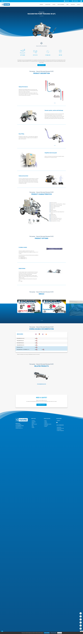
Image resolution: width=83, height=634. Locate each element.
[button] (81, 1)
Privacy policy (59, 429)
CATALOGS (67, 1)
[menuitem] (6, 1)
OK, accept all (47, 632)
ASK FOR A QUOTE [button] (41, 404)
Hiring (33, 426)
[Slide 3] (42, 320)
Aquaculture (34, 421)
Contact (33, 427)
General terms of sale (60, 428)
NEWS (67, 4)
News (33, 425)
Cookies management (60, 430)
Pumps (45, 420)
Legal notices (59, 427)
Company (33, 420)
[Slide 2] (54, 145)
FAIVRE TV (58, 420)
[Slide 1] (40, 320)
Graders (45, 421)
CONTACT (78, 4)
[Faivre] (6, 4)
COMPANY (41, 4)
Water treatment (34, 424)
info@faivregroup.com (6, 1)
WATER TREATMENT (61, 4)
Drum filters (46, 425)
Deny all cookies (53, 632)
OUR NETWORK (75, 1)
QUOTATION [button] (73, 4)
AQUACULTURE (47, 4)
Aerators (45, 426)
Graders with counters (47, 424)
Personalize (59, 632)
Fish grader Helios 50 (41, 384)
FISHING (54, 4)
